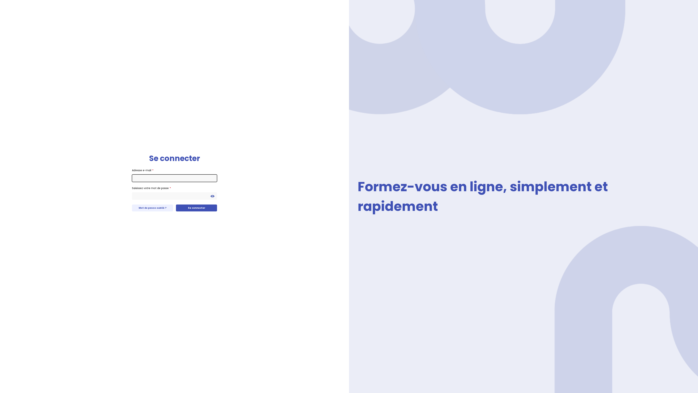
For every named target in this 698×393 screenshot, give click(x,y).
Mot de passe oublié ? (153, 207)
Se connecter (196, 207)
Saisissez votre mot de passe (150, 188)
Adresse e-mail (141, 170)
